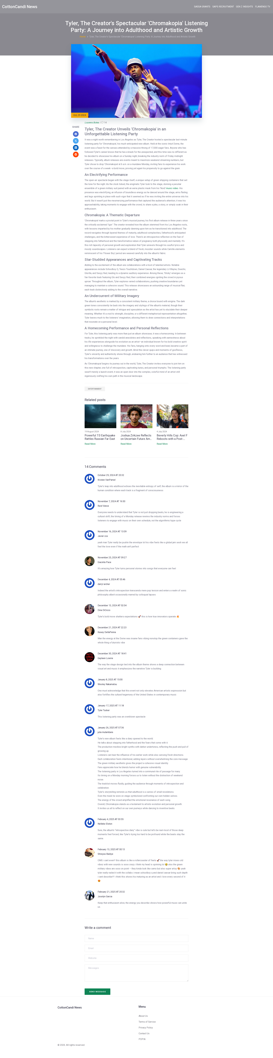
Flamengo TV (262, 6)
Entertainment (95, 389)
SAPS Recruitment (223, 6)
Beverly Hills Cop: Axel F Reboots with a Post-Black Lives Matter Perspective (172, 437)
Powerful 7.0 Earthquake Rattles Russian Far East (100, 437)
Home (83, 36)
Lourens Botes (92, 122)
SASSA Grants (202, 6)
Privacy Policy (146, 1027)
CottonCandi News (19, 6)
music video (172, 188)
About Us (143, 1016)
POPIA (142, 1039)
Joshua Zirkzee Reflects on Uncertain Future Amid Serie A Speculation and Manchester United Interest (136, 437)
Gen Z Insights (244, 6)
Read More (90, 444)
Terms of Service (147, 1021)
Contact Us (144, 1033)
